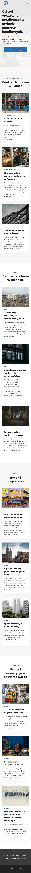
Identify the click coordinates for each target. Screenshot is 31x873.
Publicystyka (21, 858)
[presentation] (15, 103)
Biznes (6, 309)
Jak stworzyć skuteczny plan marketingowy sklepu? (15, 316)
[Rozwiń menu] (27, 3)
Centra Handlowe (9, 115)
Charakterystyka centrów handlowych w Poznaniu (14, 176)
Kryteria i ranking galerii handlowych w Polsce (14, 571)
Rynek (6, 511)
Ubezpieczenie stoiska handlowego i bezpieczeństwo (15, 373)
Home (6, 855)
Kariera (6, 706)
